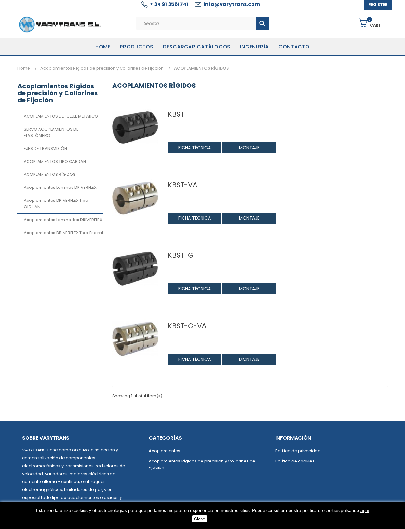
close (199, 518)
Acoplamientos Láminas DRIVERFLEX (60, 187)
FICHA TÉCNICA (194, 147)
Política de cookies (295, 461)
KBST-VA (182, 185)
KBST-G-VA (187, 326)
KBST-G (180, 255)
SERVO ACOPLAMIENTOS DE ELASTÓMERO (51, 132)
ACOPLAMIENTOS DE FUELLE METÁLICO (61, 116)
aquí (364, 510)
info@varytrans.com (231, 4)
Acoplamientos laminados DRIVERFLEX (63, 220)
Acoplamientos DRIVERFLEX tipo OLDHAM (56, 203)
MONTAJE (249, 147)
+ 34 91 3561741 (169, 4)
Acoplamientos (164, 451)
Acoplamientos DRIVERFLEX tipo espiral (63, 233)
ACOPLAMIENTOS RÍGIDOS (50, 174)
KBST (176, 114)
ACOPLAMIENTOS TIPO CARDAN (55, 161)
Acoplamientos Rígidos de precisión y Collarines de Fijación (57, 93)
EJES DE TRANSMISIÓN (45, 148)
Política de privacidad (298, 451)
